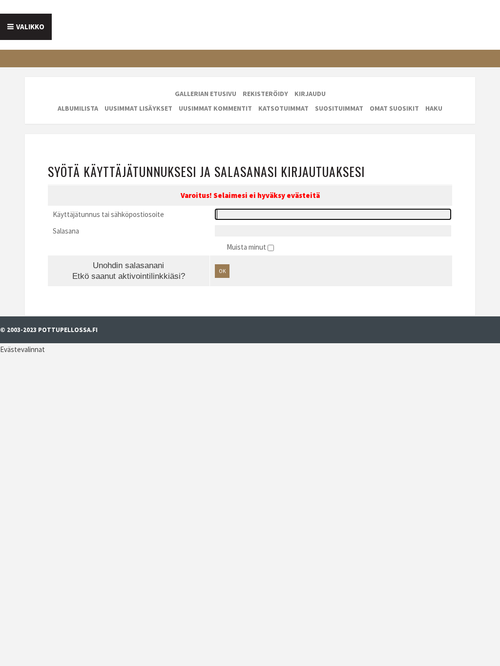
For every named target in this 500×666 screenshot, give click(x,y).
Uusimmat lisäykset (138, 108)
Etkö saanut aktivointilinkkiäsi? (128, 276)
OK (222, 271)
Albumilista (78, 108)
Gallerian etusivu (205, 93)
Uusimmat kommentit (215, 108)
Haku (433, 108)
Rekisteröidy (265, 93)
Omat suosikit (394, 108)
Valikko (30, 26)
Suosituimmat (339, 108)
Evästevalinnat (22, 349)
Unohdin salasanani (128, 265)
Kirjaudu (310, 93)
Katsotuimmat (283, 108)
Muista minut (247, 247)
